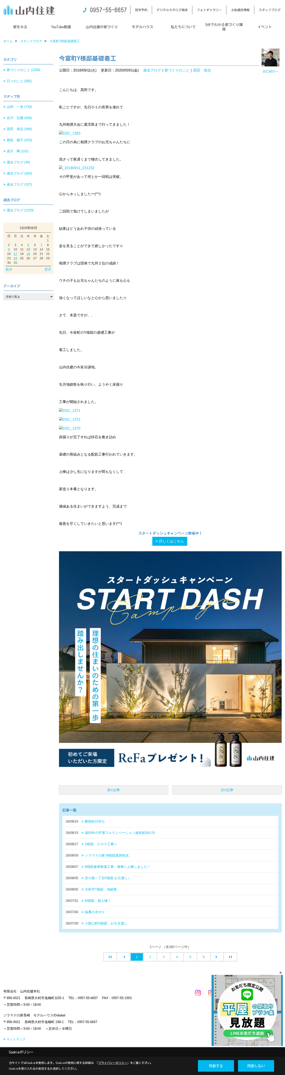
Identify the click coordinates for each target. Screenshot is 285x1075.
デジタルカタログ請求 (172, 10)
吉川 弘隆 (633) (19, 118)
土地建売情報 (240, 10)
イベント (265, 27)
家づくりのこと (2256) (23, 70)
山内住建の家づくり (102, 27)
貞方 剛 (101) (17, 151)
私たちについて (183, 27)
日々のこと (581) (19, 81)
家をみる (20, 27)
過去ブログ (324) (19, 173)
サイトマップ (16, 1039)
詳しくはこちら (171, 541)
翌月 (48, 269)
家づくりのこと (177, 70)
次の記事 (227, 790)
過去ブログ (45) (18, 162)
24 (15, 258)
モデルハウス (142, 27)
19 (28, 254)
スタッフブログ (270, 10)
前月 (9, 269)
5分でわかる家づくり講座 (224, 27)
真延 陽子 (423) (19, 140)
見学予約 (141, 10)
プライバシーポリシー (112, 1062)
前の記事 (113, 790)
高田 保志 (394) (19, 129)
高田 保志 (202, 70)
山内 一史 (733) (19, 107)
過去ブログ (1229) (20, 210)
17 (15, 254)
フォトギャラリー (209, 10)
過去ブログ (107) (19, 184)
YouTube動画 (61, 27)
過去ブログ (152, 70)
